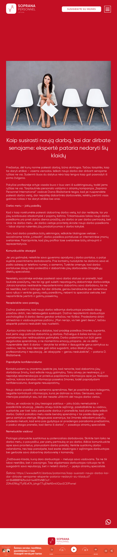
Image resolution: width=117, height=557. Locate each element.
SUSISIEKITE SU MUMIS (81, 9)
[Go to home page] (20, 9)
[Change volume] (96, 549)
